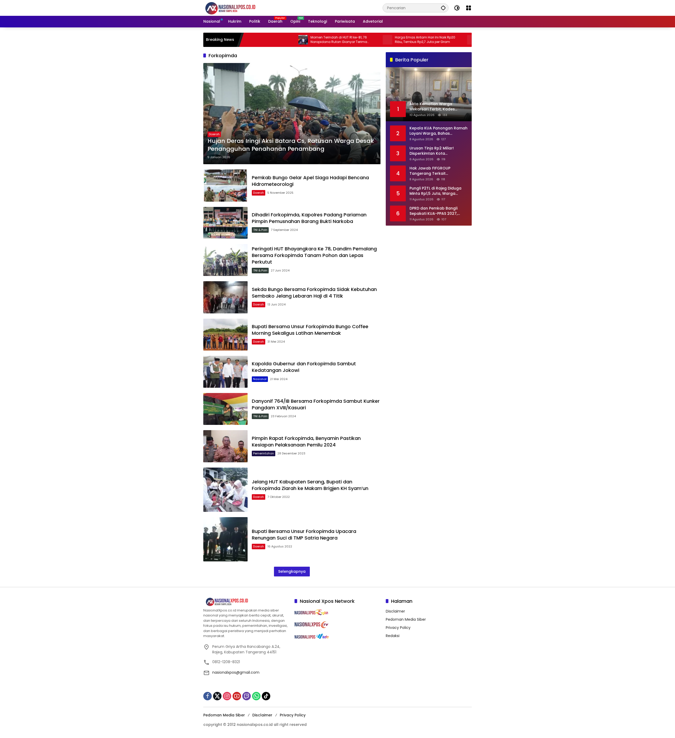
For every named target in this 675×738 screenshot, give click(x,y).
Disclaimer (395, 611)
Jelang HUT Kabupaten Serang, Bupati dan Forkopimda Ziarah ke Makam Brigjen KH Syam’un (310, 485)
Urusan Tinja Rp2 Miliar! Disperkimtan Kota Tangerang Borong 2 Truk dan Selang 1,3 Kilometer (434, 151)
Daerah (214, 134)
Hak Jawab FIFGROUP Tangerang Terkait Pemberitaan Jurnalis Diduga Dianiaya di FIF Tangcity (437, 171)
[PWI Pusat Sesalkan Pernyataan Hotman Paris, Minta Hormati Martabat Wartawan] (443, 40)
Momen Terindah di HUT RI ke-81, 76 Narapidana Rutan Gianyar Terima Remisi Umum (310, 39)
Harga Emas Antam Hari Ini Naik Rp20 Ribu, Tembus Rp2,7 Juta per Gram (397, 39)
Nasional (260, 379)
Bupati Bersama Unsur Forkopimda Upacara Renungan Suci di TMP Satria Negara (304, 534)
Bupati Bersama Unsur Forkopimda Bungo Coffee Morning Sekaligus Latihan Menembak (310, 329)
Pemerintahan (263, 453)
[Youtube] (237, 696)
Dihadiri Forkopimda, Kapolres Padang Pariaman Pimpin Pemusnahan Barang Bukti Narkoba (309, 218)
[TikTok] (266, 696)
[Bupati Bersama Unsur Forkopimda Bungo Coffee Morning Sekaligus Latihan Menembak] (225, 335)
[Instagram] (227, 696)
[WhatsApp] (256, 696)
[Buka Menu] (468, 8)
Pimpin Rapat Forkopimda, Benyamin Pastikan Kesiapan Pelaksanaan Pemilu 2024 (306, 441)
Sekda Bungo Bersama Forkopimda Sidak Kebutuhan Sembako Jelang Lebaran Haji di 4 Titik (314, 292)
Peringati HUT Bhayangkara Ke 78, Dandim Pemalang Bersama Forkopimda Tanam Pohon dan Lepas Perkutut (314, 255)
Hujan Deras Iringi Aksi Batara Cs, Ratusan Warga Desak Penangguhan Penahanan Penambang (291, 145)
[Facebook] (207, 696)
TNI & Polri (260, 230)
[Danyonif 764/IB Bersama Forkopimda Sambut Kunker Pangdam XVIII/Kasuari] (225, 409)
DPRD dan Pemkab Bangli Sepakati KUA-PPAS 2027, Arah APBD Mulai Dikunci (433, 211)
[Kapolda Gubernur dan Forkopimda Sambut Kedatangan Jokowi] (225, 372)
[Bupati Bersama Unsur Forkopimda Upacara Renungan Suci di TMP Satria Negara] (225, 539)
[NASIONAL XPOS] (236, 7)
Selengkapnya (292, 571)
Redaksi (392, 635)
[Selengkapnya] (246, 602)
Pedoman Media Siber (406, 619)
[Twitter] (217, 696)
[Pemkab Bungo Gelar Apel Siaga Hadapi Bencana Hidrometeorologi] (225, 185)
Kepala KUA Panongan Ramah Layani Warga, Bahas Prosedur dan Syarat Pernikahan (438, 131)
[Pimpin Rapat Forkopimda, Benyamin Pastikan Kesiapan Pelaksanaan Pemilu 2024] (225, 446)
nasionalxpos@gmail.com (235, 672)
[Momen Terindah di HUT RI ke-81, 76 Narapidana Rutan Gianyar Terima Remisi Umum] (274, 40)
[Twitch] (246, 696)
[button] (443, 7)
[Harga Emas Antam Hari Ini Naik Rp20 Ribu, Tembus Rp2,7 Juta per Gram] (359, 40)
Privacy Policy (398, 627)
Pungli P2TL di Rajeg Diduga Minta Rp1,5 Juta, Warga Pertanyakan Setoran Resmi (436, 191)
